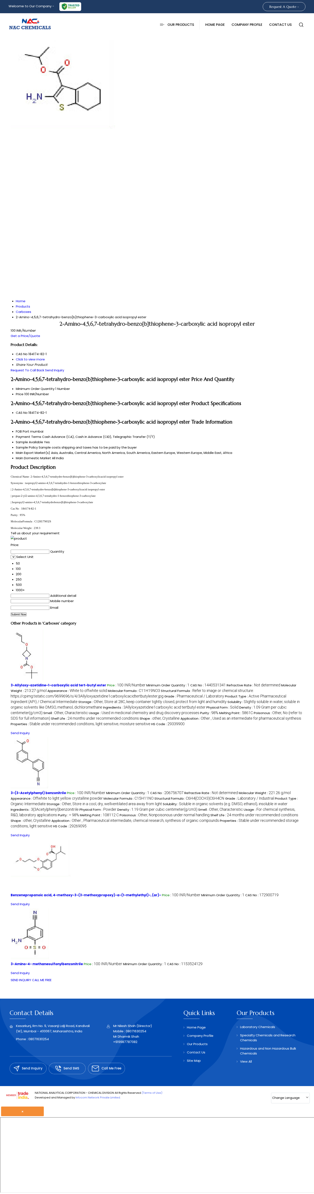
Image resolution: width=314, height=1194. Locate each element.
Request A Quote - (284, 6)
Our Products (180, 24)
